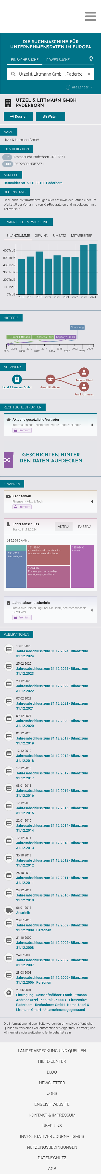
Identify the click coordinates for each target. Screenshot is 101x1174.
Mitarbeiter (81, 236)
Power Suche (58, 60)
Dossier (20, 116)
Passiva (84, 527)
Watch (52, 116)
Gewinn (41, 236)
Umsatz (59, 236)
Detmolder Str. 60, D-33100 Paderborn (33, 183)
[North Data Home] (31, 16)
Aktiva (63, 527)
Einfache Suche (24, 60)
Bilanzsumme (18, 236)
